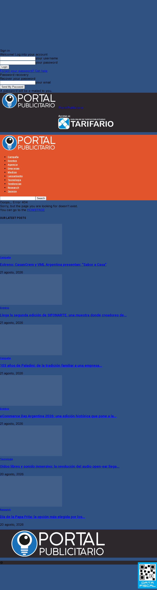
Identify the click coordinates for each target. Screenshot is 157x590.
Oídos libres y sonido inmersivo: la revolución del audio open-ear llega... (59, 466)
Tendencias (14, 183)
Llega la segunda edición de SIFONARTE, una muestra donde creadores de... (63, 315)
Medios (12, 172)
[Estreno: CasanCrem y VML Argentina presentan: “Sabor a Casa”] (31, 253)
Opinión (12, 191)
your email (43, 82)
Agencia (12, 164)
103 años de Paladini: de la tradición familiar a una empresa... (51, 365)
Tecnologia (14, 179)
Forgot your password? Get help (23, 71)
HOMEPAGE (36, 210)
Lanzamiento (15, 176)
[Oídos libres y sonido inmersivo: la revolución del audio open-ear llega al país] (31, 455)
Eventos (12, 160)
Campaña (13, 156)
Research (13, 187)
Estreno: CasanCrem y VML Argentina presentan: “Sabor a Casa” (53, 265)
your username (46, 58)
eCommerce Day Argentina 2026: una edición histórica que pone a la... (58, 416)
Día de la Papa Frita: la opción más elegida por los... (42, 517)
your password (46, 62)
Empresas (13, 168)
